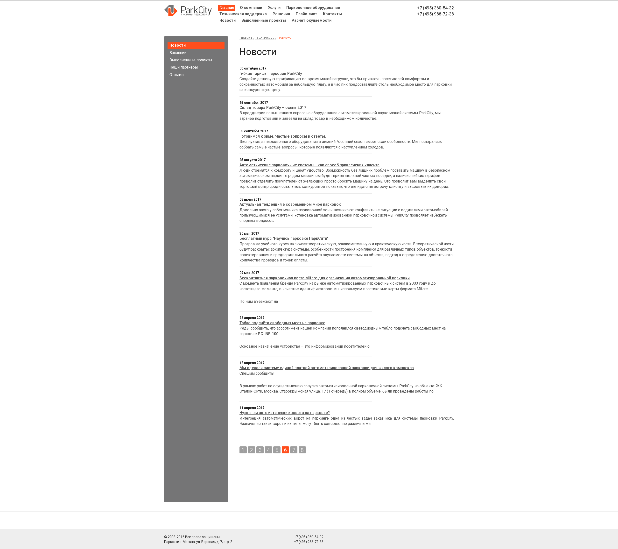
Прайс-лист (306, 14)
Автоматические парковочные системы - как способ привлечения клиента (309, 165)
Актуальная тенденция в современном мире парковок (290, 204)
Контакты (332, 14)
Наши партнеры (183, 67)
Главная (226, 7)
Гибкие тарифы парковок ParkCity (270, 73)
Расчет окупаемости (311, 20)
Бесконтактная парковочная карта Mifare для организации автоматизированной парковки (324, 278)
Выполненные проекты (263, 20)
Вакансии (177, 52)
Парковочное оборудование (313, 7)
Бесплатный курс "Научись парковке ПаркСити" (284, 238)
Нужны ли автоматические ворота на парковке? (284, 412)
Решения (281, 14)
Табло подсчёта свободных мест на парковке (282, 323)
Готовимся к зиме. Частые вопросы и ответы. (282, 136)
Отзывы (176, 74)
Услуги (274, 7)
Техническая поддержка (243, 14)
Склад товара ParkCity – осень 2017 (272, 107)
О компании (251, 7)
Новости (227, 20)
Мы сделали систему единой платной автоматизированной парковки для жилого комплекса (326, 368)
